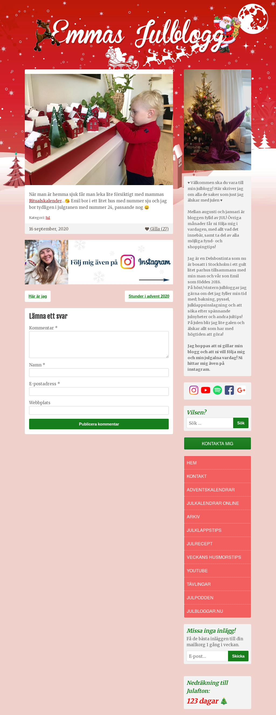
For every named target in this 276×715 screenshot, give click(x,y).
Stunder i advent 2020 (149, 296)
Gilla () (159, 228)
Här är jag (38, 296)
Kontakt (197, 476)
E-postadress (44, 383)
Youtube (197, 570)
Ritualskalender (45, 200)
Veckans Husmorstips (214, 557)
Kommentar (43, 328)
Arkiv (193, 516)
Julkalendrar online (213, 503)
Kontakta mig (217, 443)
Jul (48, 217)
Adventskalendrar (211, 489)
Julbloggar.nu (205, 611)
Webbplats (39, 402)
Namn (37, 364)
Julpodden (200, 597)
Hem (191, 462)
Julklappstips (204, 530)
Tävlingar (199, 584)
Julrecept (200, 543)
